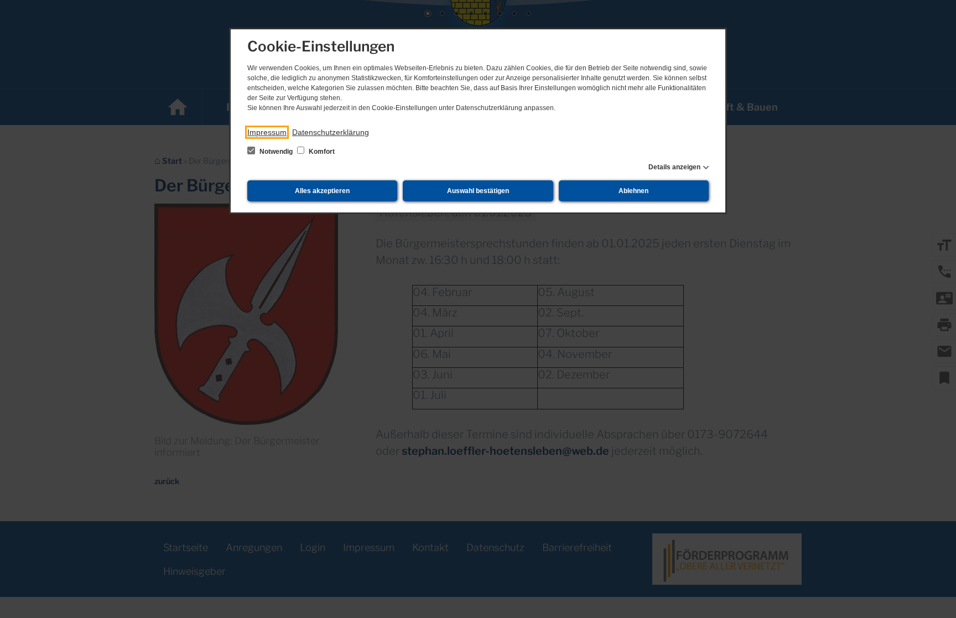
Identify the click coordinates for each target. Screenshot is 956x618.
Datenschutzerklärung (330, 132)
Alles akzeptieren (322, 191)
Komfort (321, 151)
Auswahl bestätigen (478, 191)
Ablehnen (633, 191)
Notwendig (276, 151)
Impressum (267, 132)
